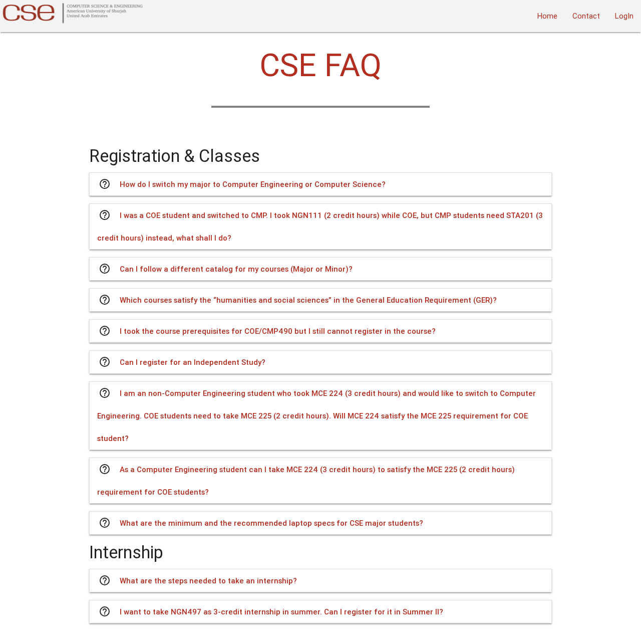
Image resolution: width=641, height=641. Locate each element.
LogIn (624, 16)
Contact (586, 16)
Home (547, 16)
